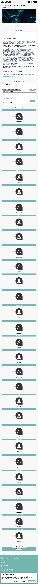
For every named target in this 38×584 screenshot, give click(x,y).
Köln (11, 76)
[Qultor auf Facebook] (17, 558)
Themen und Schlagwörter (18, 546)
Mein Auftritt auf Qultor (7, 570)
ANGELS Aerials (6, 74)
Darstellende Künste (22, 74)
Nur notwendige (23, 581)
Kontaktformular (5, 563)
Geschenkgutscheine (6, 568)
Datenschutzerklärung (26, 578)
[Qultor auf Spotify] (14, 558)
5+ (8, 76)
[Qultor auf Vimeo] (11, 558)
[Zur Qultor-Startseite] (2, 558)
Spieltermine (18, 81)
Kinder (5, 76)
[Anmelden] (31, 2)
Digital (2, 566)
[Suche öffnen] (27, 2)
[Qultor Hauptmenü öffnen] (36, 2)
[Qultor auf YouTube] (8, 558)
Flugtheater (30, 74)
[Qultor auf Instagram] (5, 558)
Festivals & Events (5, 565)
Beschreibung (18, 30)
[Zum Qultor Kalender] (34, 2)
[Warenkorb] (29, 2)
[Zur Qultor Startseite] (6, 2)
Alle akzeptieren (32, 581)
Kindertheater (19, 549)
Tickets (32, 89)
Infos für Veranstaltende (7, 569)
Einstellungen (16, 581)
